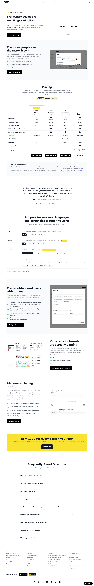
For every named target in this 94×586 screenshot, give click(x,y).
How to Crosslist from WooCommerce (57, 555)
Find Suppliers (62, 2)
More (76, 2)
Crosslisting (41, 2)
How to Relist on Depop (53, 561)
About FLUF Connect (74, 553)
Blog (70, 555)
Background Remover (32, 555)
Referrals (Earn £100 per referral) (77, 565)
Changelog (71, 568)
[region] (47, 132)
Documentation (9, 561)
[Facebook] (42, 582)
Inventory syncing (15, 302)
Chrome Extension (10, 563)
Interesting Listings (73, 557)
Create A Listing (14, 421)
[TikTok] (38, 582)
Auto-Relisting (30, 559)
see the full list (25, 271)
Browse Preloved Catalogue (75, 559)
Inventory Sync (30, 561)
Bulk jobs (12, 313)
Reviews (71, 563)
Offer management (15, 317)
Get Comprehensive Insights (61, 368)
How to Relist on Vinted (53, 563)
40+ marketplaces (14, 27)
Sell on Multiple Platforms (54, 559)
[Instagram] (34, 582)
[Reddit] (60, 582)
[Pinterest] (51, 582)
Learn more (47, 446)
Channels (70, 2)
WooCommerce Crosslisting (12, 555)
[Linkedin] (47, 582)
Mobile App (29, 568)
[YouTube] (55, 582)
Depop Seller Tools (52, 565)
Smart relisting (14, 309)
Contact (83, 2)
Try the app (15, 35)
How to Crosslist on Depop (54, 557)
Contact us (80, 155)
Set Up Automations (15, 325)
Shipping (29, 565)
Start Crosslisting (14, 72)
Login (89, 2)
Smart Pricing (30, 557)
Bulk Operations (30, 563)
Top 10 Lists (72, 561)
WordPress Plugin (31, 570)
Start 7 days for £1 (36, 155)
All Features (29, 553)
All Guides (50, 553)
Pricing (54, 2)
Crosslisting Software (11, 553)
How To (48, 2)
